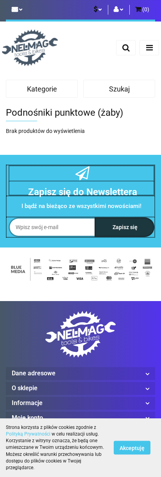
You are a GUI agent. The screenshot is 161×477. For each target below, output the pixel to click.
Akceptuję (132, 448)
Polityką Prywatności (28, 434)
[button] (142, 10)
